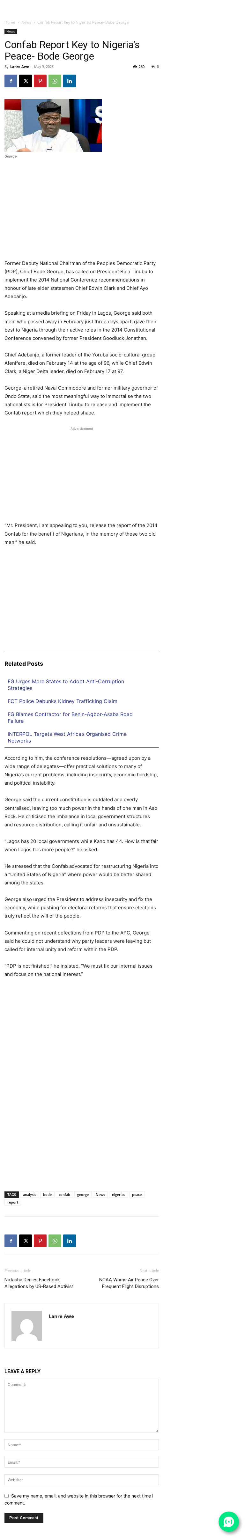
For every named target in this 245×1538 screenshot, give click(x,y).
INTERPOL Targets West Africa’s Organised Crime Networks (67, 737)
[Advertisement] (81, 212)
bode (47, 1194)
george (83, 1194)
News (26, 22)
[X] (234, 4)
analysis (29, 1194)
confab (64, 1194)
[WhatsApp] (240, 4)
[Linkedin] (221, 4)
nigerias (118, 1194)
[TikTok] (227, 4)
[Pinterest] (40, 81)
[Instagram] (215, 4)
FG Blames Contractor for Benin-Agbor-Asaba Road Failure (70, 717)
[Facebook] (209, 4)
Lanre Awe (19, 66)
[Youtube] (240, 11)
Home (9, 22)
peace (137, 1194)
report (12, 1202)
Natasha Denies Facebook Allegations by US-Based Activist (39, 1283)
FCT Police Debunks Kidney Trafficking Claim (62, 701)
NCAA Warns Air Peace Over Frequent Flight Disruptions (129, 1283)
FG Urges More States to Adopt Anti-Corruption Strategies (66, 684)
